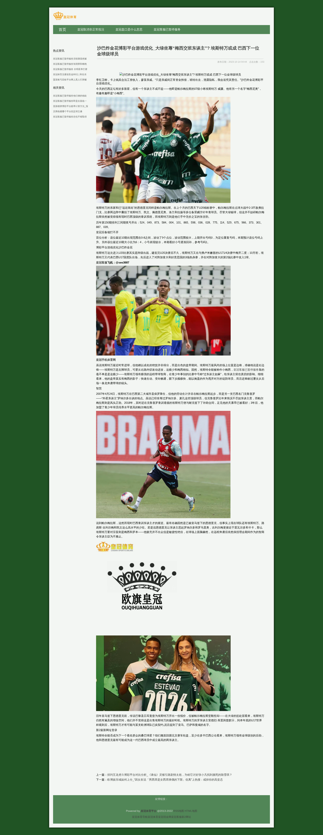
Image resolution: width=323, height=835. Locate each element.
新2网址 (186, 816)
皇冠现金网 (164, 816)
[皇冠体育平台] (64, 19)
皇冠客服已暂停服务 (246, 369)
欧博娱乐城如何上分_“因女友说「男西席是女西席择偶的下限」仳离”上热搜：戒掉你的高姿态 (165, 779)
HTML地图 (191, 810)
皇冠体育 (153, 816)
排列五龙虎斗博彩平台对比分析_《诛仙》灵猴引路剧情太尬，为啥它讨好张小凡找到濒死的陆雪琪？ (169, 774)
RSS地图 (178, 810)
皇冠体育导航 (140, 816)
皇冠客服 (176, 816)
